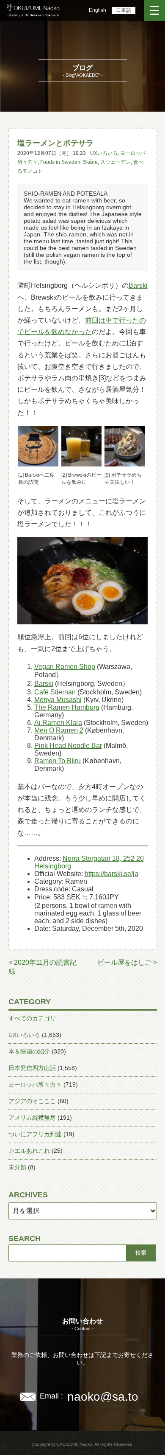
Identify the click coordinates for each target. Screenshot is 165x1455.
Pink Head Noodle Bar (68, 745)
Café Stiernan (55, 692)
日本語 (123, 10)
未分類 (17, 1167)
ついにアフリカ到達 (35, 1134)
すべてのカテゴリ (32, 1018)
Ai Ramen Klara (58, 722)
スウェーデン (115, 162)
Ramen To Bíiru (57, 760)
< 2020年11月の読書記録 (42, 967)
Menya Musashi (58, 699)
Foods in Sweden (60, 162)
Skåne (90, 162)
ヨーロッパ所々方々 (35, 1084)
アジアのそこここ (32, 1101)
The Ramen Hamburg (66, 707)
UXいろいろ (104, 153)
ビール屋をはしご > (127, 962)
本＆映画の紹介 (29, 1051)
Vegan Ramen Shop (64, 666)
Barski (138, 285)
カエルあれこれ (29, 1150)
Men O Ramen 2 (58, 730)
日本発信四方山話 (32, 1068)
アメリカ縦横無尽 (32, 1117)
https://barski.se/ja (111, 873)
